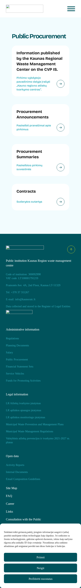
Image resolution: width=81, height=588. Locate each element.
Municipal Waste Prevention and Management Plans (35, 424)
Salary (9, 352)
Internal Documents (17, 472)
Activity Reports (15, 465)
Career (10, 503)
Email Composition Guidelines (23, 479)
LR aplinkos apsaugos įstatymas (23, 410)
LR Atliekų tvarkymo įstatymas (23, 403)
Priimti (41, 557)
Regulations (12, 338)
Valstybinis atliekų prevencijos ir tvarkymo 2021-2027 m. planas (38, 440)
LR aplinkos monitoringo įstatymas (25, 417)
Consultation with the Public (23, 519)
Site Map (11, 488)
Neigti (40, 568)
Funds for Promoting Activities (23, 380)
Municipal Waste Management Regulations (29, 431)
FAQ (9, 496)
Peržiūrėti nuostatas (40, 578)
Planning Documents (17, 345)
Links (9, 511)
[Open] (71, 8)
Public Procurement (17, 359)
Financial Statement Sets (19, 366)
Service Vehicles (15, 373)
